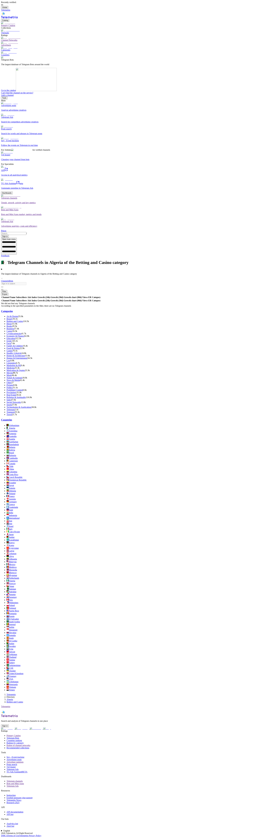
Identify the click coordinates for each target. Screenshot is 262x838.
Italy (11, 529)
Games (10, 351)
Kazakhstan (14, 540)
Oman (11, 586)
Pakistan (12, 589)
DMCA (4, 835)
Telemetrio (11, 694)
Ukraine (12, 671)
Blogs (9, 324)
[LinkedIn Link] (36, 728)
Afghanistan (14, 425)
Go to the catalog (8, 90)
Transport (11, 412)
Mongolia (13, 570)
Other (9, 382)
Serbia (11, 627)
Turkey (12, 662)
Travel (9, 414)
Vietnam (12, 687)
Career (9, 331)
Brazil (11, 453)
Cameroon (13, 461)
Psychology (12, 392)
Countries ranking (14, 740)
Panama (12, 594)
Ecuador (12, 483)
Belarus (12, 447)
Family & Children (15, 346)
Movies (10, 373)
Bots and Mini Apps (15, 783)
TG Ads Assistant (17, 772)
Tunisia (12, 660)
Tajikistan (13, 654)
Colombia (13, 472)
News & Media (13, 380)
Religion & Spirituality (16, 397)
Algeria (12, 428)
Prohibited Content (15, 390)
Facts (9, 343)
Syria (11, 649)
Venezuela (13, 684)
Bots (11, 281)
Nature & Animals (14, 378)
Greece (12, 504)
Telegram (11, 409)
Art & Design (12, 316)
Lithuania (13, 559)
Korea (11, 545)
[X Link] (47, 728)
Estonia (12, 488)
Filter (4, 291)
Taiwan (12, 652)
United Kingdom (16, 673)
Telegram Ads (13, 769)
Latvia (11, 551)
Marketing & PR (14, 365)
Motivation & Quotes (16, 370)
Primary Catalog (14, 735)
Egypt (11, 485)
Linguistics (11, 363)
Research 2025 (13, 802)
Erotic (9, 341)
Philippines (13, 602)
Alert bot (10, 826)
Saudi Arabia (14, 622)
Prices (3, 231)
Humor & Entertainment (17, 358)
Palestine (12, 592)
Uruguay (12, 676)
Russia (11, 616)
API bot (10, 814)
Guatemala (13, 507)
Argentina (13, 431)
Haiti (11, 510)
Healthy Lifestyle (14, 353)
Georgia (12, 499)
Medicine (11, 368)
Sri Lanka (13, 641)
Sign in (5, 236)
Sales (9, 400)
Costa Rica (13, 474)
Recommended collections (18, 748)
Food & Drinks (13, 348)
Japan (11, 534)
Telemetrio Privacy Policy (30, 835)
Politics (10, 387)
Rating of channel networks (18, 745)
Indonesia (13, 515)
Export (4, 294)
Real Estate (11, 395)
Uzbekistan (13, 682)
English (6, 831)
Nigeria (12, 581)
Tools (4, 98)
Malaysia (13, 562)
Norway (12, 583)
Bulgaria (12, 455)
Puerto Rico (14, 611)
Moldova (13, 567)
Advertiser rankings (15, 762)
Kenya (11, 542)
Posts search (12, 764)
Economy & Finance (15, 336)
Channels (5, 281)
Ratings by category (15, 743)
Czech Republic (16, 477)
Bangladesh (14, 444)
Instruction (11, 795)
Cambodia (13, 458)
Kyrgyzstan (14, 548)
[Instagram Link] (22, 728)
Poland (12, 605)
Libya (11, 556)
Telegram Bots (13, 738)
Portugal (12, 608)
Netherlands (14, 578)
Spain (11, 638)
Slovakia (12, 632)
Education (11, 338)
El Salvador (14, 619)
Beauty (10, 319)
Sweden (12, 646)
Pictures (10, 385)
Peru (11, 600)
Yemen (12, 690)
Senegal (12, 624)
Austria (12, 439)
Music (9, 375)
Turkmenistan (14, 665)
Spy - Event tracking (15, 757)
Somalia (12, 635)
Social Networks (14, 402)
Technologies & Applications (19, 407)
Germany (13, 502)
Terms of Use (13, 835)
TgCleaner (11, 767)
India (11, 512)
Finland (12, 493)
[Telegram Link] (8, 728)
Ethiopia (12, 491)
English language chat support (19, 798)
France (12, 496)
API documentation (15, 812)
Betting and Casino (15, 321)
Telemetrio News (14, 800)
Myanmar (13, 575)
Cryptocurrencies (14, 333)
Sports (9, 405)
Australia (13, 436)
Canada (12, 463)
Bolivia (12, 450)
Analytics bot (12, 823)
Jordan (11, 537)
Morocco (13, 572)
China (11, 469)
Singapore (13, 630)
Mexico (12, 564)
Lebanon (12, 553)
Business (10, 328)
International (14, 518)
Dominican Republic (18, 480)
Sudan (11, 643)
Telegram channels (15, 781)
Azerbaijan (13, 442)
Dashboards (7, 193)
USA (11, 679)
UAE (11, 668)
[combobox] (13, 233)
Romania (13, 613)
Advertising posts (14, 759)
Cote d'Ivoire (14, 532)
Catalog (5, 20)
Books (9, 326)
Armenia (12, 433)
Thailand (12, 657)
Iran (10, 521)
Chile (11, 466)
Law (9, 360)
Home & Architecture (16, 355)
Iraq (10, 523)
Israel (11, 526)
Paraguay (13, 597)
